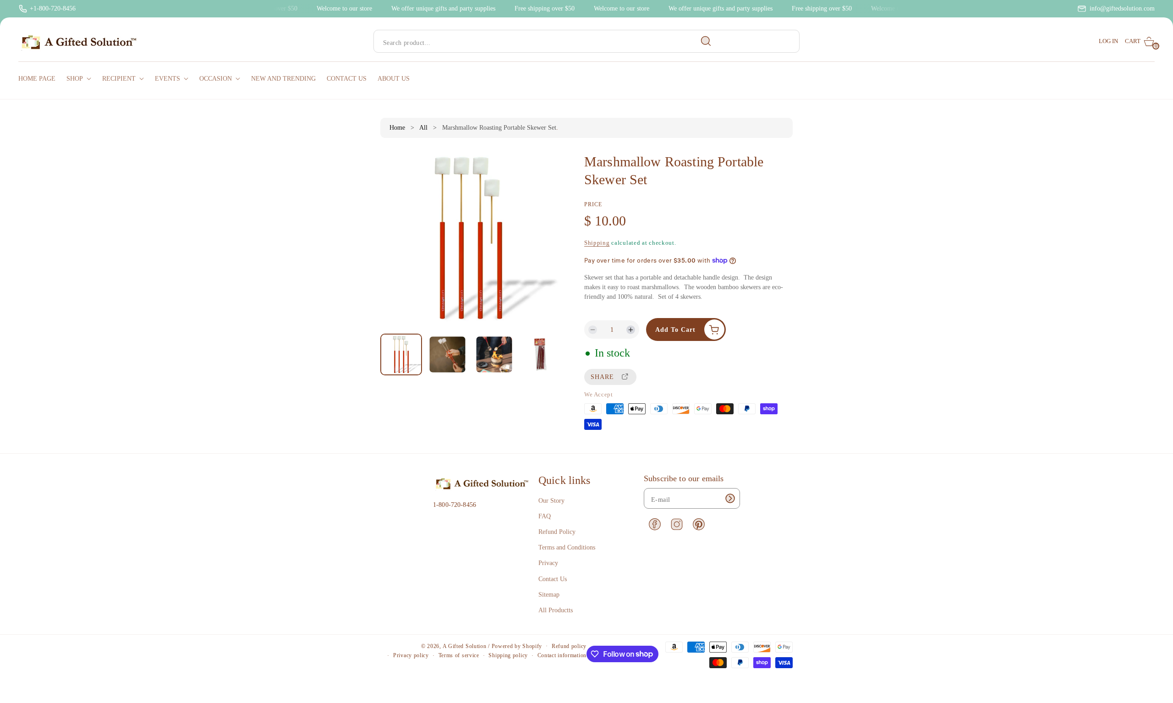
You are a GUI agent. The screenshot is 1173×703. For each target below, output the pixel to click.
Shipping (597, 242)
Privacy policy (411, 655)
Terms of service (459, 655)
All (423, 127)
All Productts (555, 610)
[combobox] (546, 41)
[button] (1140, 41)
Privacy (548, 563)
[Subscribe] (730, 498)
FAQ (544, 516)
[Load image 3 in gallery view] (494, 354)
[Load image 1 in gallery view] (401, 354)
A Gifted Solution (465, 646)
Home (397, 127)
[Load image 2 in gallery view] (447, 354)
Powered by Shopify (517, 646)
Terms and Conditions (566, 547)
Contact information (561, 655)
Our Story (551, 500)
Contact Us (552, 579)
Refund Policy (557, 531)
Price (593, 204)
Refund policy (569, 646)
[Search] (706, 41)
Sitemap (548, 594)
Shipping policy (508, 655)
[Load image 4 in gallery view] (540, 354)
